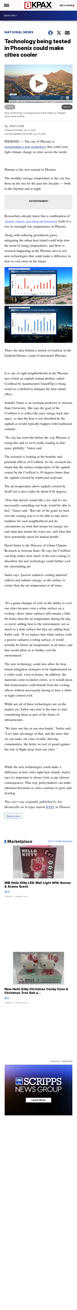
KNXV (50, 807)
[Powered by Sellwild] (67, 1061)
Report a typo (13, 816)
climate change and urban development (30, 221)
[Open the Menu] (6, 5)
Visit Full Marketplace (60, 841)
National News (18, 32)
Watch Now (66, 5)
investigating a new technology (25, 146)
